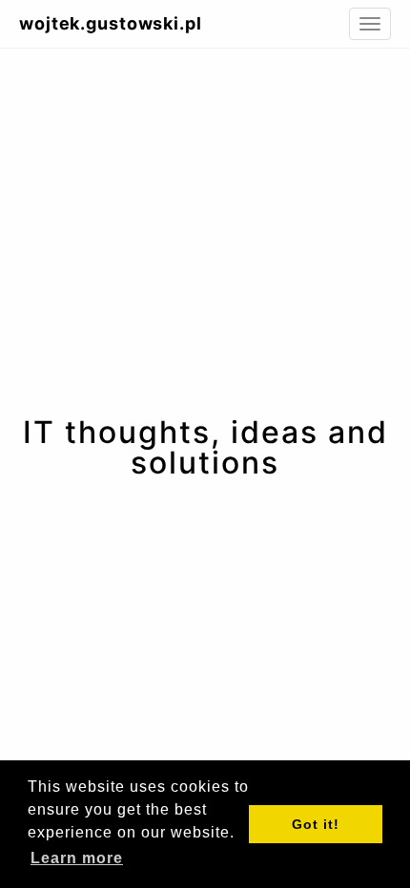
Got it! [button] (315, 824)
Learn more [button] (77, 858)
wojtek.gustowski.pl (111, 23)
